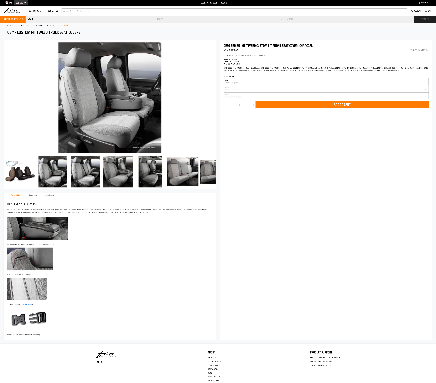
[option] (9, 2)
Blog (210, 373)
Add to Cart (342, 105)
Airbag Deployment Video (322, 361)
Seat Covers (25, 25)
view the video (26, 304)
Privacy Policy (214, 365)
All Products (12, 25)
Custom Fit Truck (41, 25)
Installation (49, 195)
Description (16, 195)
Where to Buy (214, 377)
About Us (212, 357)
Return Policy (214, 361)
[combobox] (90, 19)
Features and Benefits (320, 365)
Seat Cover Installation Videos (325, 357)
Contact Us (213, 369)
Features (33, 195)
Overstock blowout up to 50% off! (215, 2)
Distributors (214, 380)
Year (226, 80)
